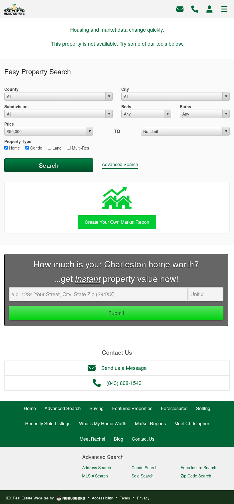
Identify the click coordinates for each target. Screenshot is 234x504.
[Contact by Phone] (194, 8)
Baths (185, 106)
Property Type (17, 141)
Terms (125, 498)
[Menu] (224, 8)
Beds (126, 106)
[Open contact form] (179, 8)
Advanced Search (120, 164)
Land (56, 148)
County (11, 89)
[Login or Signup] (209, 8)
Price (9, 124)
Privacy (143, 498)
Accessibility (102, 498)
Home (14, 148)
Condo (35, 148)
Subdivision (16, 106)
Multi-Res (80, 148)
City (125, 89)
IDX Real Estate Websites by (30, 498)
